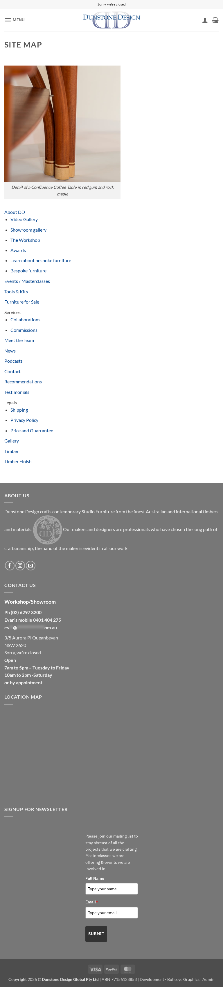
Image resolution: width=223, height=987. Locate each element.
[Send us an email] (30, 565)
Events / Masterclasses (27, 281)
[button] (14, 20)
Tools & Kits (16, 291)
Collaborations (25, 319)
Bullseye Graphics (183, 979)
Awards (18, 250)
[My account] (205, 20)
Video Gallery (24, 219)
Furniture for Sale (21, 301)
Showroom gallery (28, 229)
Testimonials (16, 392)
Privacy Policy (24, 420)
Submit (96, 933)
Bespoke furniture (28, 270)
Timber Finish (18, 461)
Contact (12, 371)
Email (91, 902)
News (10, 350)
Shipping (19, 410)
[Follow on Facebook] (10, 565)
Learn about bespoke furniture (40, 260)
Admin (208, 979)
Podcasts (13, 361)
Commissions (23, 330)
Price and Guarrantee (31, 430)
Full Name (94, 878)
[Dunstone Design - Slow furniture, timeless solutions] (111, 20)
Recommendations (23, 381)
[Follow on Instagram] (20, 565)
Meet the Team (19, 340)
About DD (14, 212)
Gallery (11, 440)
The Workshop (25, 240)
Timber (11, 451)
